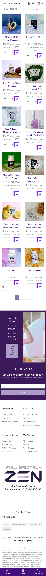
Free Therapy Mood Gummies (11, 84)
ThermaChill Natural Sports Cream (11, 176)
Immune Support (35, 270)
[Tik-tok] (25, 369)
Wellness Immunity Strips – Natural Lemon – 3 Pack (34, 227)
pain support (35, 524)
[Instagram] (20, 369)
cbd (5, 524)
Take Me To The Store (12, 350)
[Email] (30, 369)
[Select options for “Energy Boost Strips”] (39, 55)
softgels (7, 529)
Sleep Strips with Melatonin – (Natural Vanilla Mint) (11, 132)
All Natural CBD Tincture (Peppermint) (12, 38)
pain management (18, 524)
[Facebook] (15, 369)
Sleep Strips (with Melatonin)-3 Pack (34, 87)
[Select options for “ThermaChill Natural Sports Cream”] (16, 193)
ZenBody (11, 270)
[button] (16, 52)
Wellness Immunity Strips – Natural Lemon (11, 225)
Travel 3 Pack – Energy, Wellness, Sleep (34, 181)
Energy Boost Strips (34, 37)
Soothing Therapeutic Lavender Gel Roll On (35, 133)
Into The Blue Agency (23, 541)
